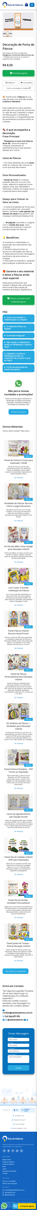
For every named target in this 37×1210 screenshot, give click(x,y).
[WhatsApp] (21, 1151)
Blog (4, 1166)
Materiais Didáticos (8, 1162)
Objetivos (11, 83)
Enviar (18, 1068)
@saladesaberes (15, 1019)
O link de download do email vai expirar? (15, 368)
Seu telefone (11, 1048)
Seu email (10, 1043)
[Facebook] (13, 1151)
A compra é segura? (15, 335)
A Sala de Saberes (8, 1164)
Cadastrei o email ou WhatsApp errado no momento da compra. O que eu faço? (17, 356)
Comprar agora (19, 73)
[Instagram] (4, 1151)
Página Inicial (6, 1159)
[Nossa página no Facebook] (4, 1019)
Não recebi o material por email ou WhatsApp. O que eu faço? (18, 344)
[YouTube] (8, 1151)
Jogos (4, 1169)
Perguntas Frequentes (9, 1171)
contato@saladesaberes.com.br (17, 1012)
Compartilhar (27, 83)
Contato (5, 1173)
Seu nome (10, 1037)
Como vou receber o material (18, 88)
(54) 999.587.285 (12, 1016)
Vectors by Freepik (8, 1207)
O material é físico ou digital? (15, 327)
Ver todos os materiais (15, 971)
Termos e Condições (9, 1181)
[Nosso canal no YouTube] (25, 1019)
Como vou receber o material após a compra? (15, 318)
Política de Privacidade (9, 1183)
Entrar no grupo (18, 412)
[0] (26, 5)
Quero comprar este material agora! (19, 300)
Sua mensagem (12, 1054)
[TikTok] (27, 1019)
